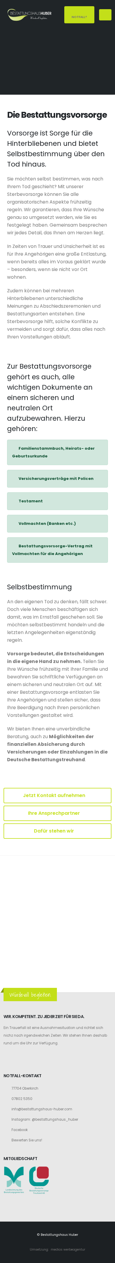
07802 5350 (22, 1098)
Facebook (20, 1129)
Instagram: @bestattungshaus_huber (45, 1119)
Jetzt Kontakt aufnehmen (54, 795)
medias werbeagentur (68, 1249)
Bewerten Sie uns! (27, 1140)
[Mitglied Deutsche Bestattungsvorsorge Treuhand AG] (39, 1179)
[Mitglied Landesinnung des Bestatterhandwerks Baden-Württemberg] (14, 1179)
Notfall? (79, 17)
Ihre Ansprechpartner (54, 813)
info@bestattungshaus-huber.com (42, 1109)
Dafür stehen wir (54, 831)
